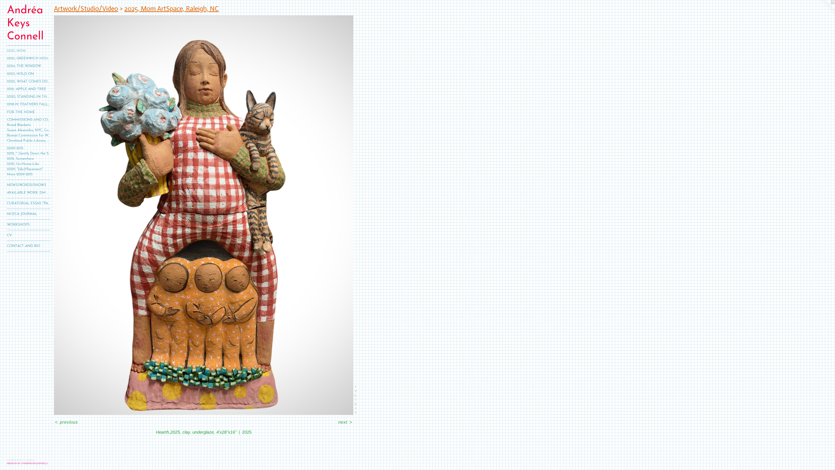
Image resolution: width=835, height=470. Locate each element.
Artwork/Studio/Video (86, 9)
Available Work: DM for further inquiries (28, 193)
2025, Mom (16, 51)
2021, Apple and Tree (26, 89)
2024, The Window (24, 66)
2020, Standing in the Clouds (28, 97)
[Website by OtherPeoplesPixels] (826, 8)
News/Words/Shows (26, 185)
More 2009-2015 (20, 174)
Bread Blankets (19, 125)
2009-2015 (15, 148)
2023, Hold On (20, 74)
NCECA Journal (22, 214)
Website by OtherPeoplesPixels (27, 463)
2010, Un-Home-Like (23, 164)
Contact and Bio (23, 246)
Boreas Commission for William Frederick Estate (28, 135)
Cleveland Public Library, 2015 (28, 141)
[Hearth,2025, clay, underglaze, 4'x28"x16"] (203, 215)
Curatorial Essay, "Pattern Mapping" (28, 203)
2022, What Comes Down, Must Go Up (28, 81)
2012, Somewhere (20, 159)
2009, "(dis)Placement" (25, 169)
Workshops (18, 225)
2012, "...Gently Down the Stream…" (28, 153)
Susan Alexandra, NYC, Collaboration (28, 130)
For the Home (21, 112)
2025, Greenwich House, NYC (28, 58)
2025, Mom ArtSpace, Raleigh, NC (171, 9)
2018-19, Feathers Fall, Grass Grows (28, 104)
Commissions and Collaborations (28, 120)
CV (9, 235)
